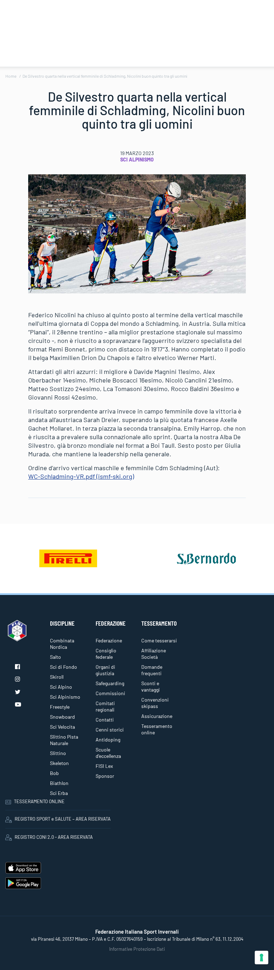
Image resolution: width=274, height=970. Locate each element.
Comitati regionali (105, 706)
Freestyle (60, 707)
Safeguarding (110, 683)
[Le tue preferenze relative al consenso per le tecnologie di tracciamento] (261, 957)
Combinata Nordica (62, 643)
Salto (55, 657)
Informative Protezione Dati (137, 949)
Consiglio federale (106, 653)
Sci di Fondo (63, 667)
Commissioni (110, 693)
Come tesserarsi (159, 640)
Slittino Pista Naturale (64, 740)
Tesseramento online (156, 729)
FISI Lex (104, 766)
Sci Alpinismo (137, 159)
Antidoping (108, 740)
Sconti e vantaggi (150, 686)
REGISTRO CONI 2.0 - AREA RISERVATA (54, 837)
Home (10, 75)
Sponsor (105, 776)
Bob (54, 773)
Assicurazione (156, 716)
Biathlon (59, 783)
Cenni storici (110, 730)
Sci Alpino (61, 687)
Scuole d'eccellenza (108, 752)
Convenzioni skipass (155, 703)
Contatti (105, 720)
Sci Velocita (62, 727)
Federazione (109, 640)
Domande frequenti (151, 670)
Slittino (58, 753)
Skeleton (59, 763)
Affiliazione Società (153, 653)
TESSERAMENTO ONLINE (39, 801)
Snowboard (62, 717)
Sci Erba (59, 793)
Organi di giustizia (105, 670)
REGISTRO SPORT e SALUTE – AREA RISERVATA (63, 819)
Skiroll (57, 677)
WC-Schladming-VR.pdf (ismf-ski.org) (81, 476)
